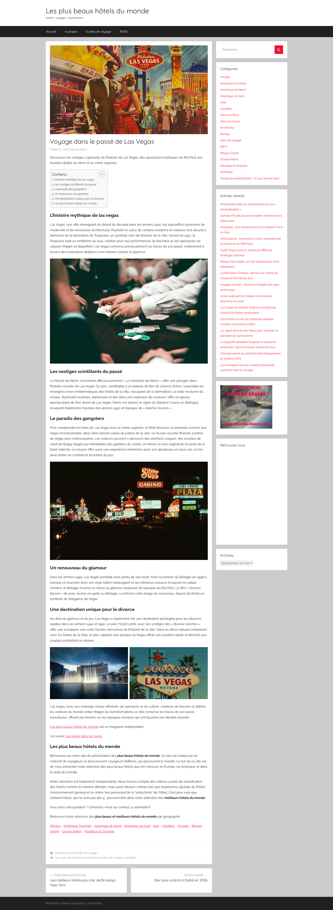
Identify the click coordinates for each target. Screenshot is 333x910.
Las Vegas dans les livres (83, 736)
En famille (227, 127)
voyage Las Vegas (125, 857)
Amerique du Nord (107, 826)
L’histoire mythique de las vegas (74, 179)
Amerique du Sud (137, 826)
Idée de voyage (87, 853)
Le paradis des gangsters (70, 189)
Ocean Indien (72, 831)
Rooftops (226, 172)
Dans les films (229, 115)
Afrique (55, 826)
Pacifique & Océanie (99, 831)
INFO (223, 146)
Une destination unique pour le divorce (79, 198)
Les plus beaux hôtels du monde (97, 10)
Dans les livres (230, 121)
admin (83, 149)
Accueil (51, 31)
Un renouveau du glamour (71, 193)
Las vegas (61, 857)
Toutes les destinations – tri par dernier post (249, 178)
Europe (183, 826)
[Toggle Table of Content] (100, 174)
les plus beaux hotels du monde (87, 857)
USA (110, 857)
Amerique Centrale (77, 826)
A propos (71, 31)
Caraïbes (168, 826)
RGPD (124, 31)
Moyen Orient (229, 153)
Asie (156, 826)
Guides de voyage (98, 31)
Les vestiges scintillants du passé (75, 184)
